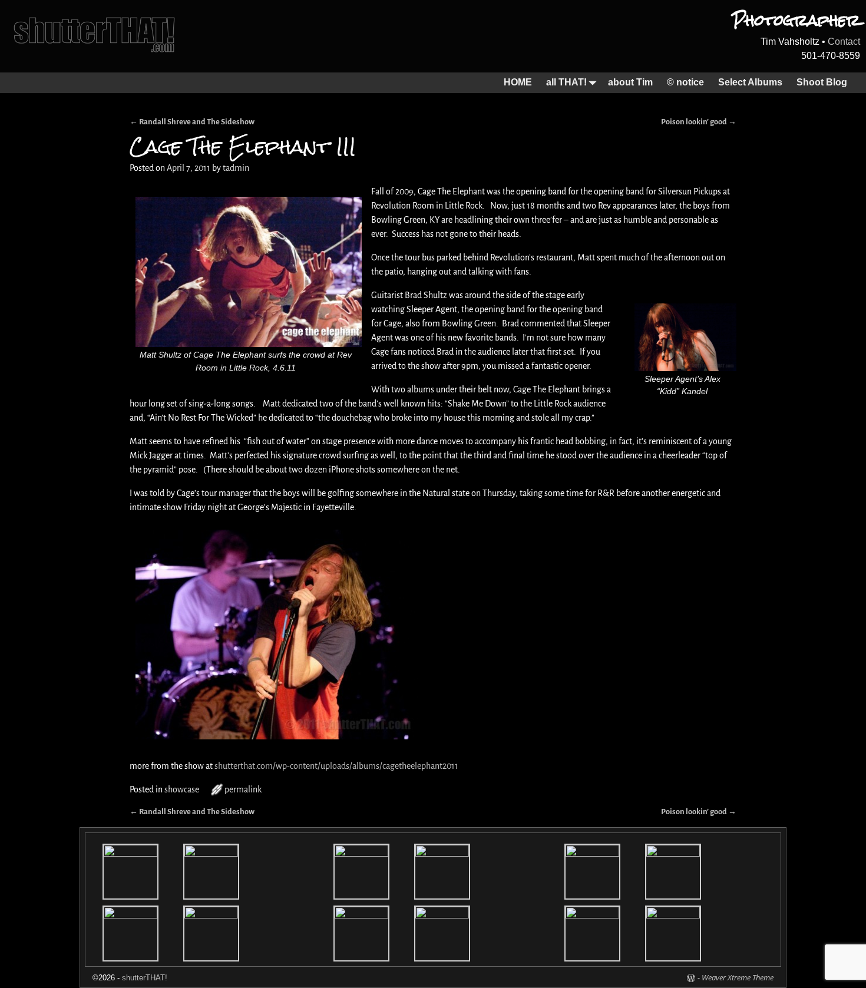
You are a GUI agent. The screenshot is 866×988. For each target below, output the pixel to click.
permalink (243, 789)
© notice (685, 82)
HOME (518, 82)
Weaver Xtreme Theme (738, 977)
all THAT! (566, 82)
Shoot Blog (821, 82)
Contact (844, 42)
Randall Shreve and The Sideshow (192, 121)
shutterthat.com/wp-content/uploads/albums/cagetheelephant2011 (336, 766)
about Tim (630, 82)
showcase (181, 789)
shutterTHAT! (144, 977)
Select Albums (750, 82)
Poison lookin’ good (698, 121)
